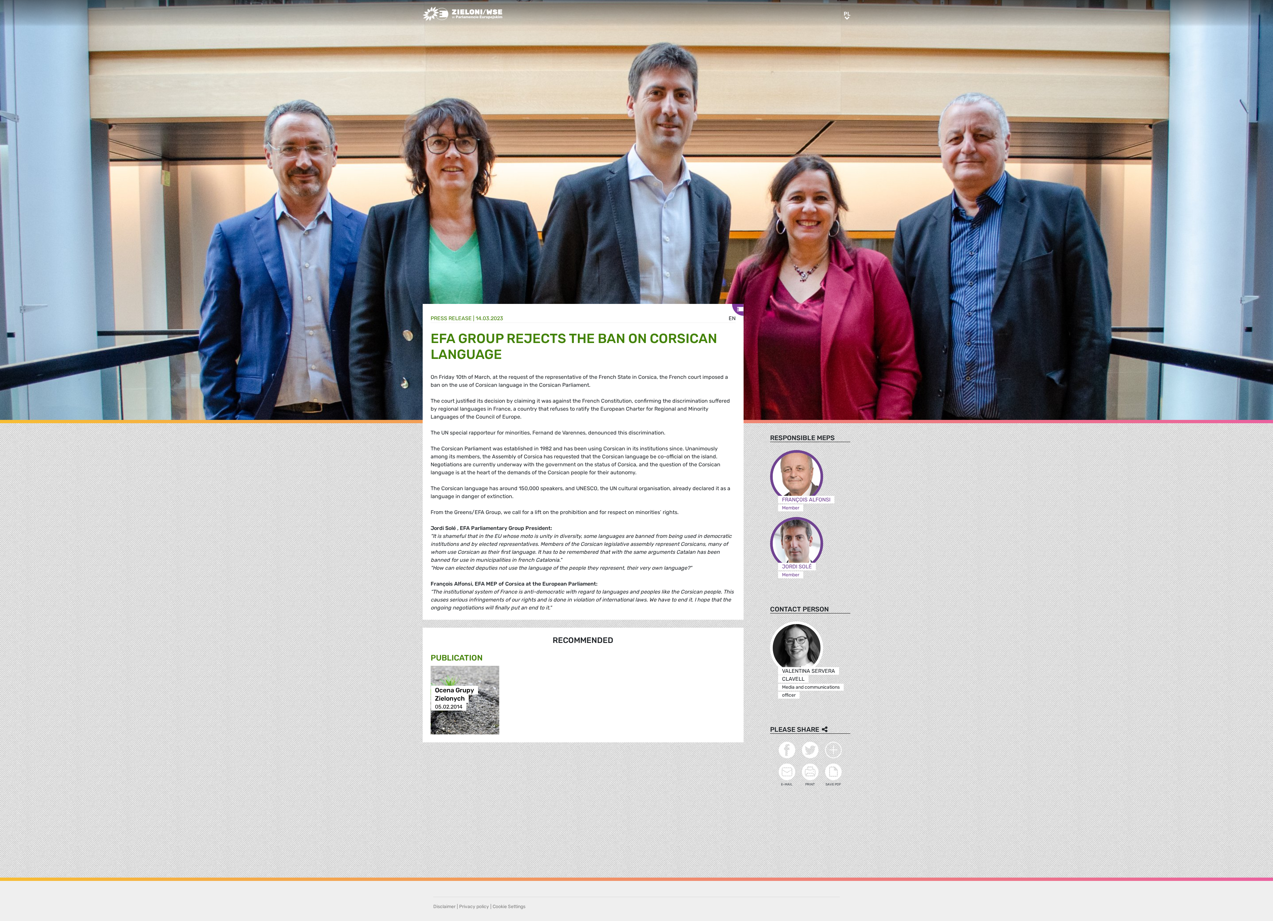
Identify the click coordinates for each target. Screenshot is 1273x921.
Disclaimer (444, 906)
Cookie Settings (509, 906)
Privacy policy (474, 906)
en (732, 318)
